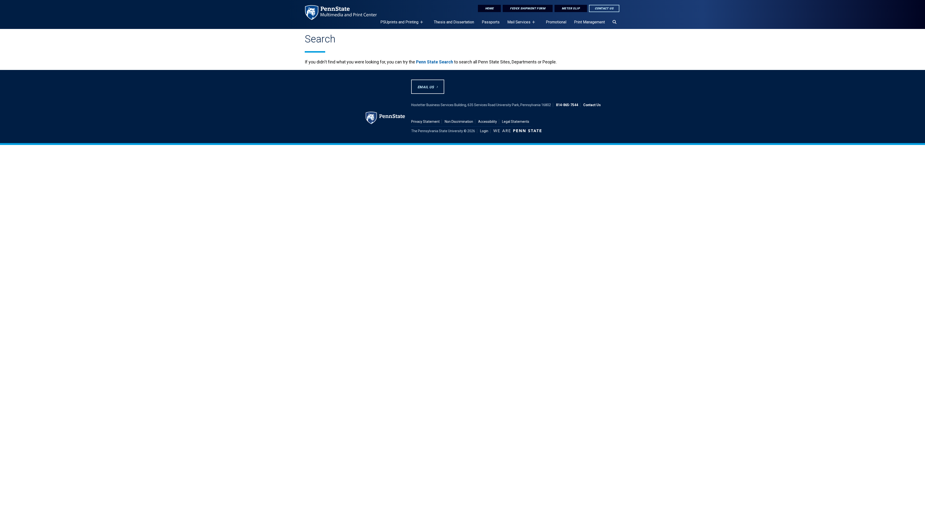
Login (484, 131)
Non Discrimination (459, 121)
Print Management (589, 22)
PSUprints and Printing (397, 24)
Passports (491, 22)
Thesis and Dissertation (454, 22)
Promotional (556, 22)
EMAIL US (425, 87)
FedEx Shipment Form (527, 8)
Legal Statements (515, 121)
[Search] (614, 22)
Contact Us (604, 8)
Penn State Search (434, 61)
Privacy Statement (425, 121)
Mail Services (516, 24)
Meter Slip (571, 8)
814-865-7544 (567, 105)
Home (489, 8)
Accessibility (487, 121)
